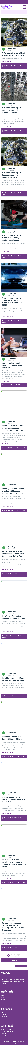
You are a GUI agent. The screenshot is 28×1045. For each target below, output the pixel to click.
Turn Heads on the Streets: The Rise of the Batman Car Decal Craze (13, 799)
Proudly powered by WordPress (11, 1041)
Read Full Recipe (6, 61)
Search (14, 960)
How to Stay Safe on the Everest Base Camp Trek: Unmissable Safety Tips (13, 553)
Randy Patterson (12, 358)
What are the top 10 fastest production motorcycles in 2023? (11, 175)
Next (18, 955)
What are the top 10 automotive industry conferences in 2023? (11, 237)
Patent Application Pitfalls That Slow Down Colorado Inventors (13, 365)
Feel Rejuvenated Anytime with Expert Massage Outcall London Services (13, 428)
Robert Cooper (12, 48)
